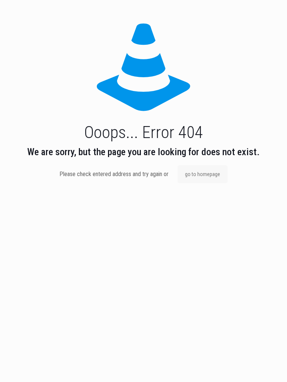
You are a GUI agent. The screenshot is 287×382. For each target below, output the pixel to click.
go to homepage (202, 174)
